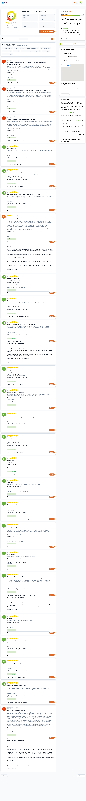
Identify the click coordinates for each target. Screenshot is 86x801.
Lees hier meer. (69, 136)
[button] (72, 141)
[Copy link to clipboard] (74, 3)
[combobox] (23, 39)
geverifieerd (67, 132)
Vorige (4, 775)
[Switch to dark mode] (77, 3)
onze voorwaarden (75, 116)
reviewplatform (76, 120)
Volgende (80, 775)
